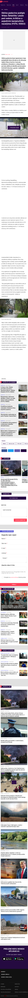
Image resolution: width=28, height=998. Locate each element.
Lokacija (4, 553)
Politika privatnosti (6, 992)
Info (2, 9)
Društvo (6, 9)
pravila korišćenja (14, 577)
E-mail (3, 548)
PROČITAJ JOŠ (7, 686)
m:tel (5, 995)
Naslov (3, 538)
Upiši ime (3, 505)
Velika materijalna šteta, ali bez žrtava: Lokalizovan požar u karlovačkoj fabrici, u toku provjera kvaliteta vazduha (9, 483)
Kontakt (17, 986)
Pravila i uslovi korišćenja (21, 992)
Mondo (3, 971)
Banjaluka (11, 443)
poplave (19, 443)
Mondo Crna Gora (6, 977)
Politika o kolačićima (6, 989)
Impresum (3, 986)
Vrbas (4, 443)
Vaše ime (4, 543)
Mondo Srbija (5, 974)
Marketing (17, 984)
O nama (2, 984)
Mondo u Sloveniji (8, 650)
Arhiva (16, 989)
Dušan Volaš (7, 54)
